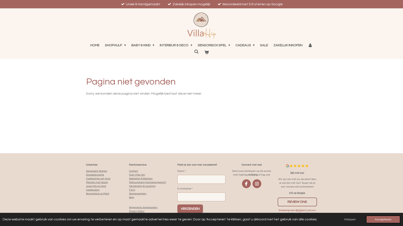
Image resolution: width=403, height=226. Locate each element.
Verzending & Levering (142, 186)
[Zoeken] (196, 51)
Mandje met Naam (97, 182)
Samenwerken (137, 193)
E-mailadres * (185, 188)
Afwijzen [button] (350, 219)
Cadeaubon (92, 190)
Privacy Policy (136, 211)
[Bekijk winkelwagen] (207, 52)
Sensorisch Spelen (96, 171)
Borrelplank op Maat (97, 193)
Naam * (181, 171)
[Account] (310, 45)
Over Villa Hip (137, 174)
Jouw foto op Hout (96, 186)
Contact (133, 171)
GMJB (299, 210)
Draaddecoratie (95, 174)
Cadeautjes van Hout (98, 178)
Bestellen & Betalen (141, 178)
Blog (131, 197)
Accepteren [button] (383, 219)
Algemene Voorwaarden (143, 207)
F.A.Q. (132, 190)
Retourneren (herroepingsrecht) (147, 182)
